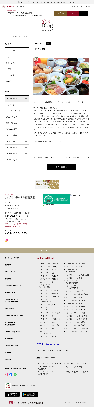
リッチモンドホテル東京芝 (47, 328)
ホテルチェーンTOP (12, 258)
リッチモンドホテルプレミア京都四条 (72, 287)
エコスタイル (9, 339)
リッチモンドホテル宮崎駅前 (76, 322)
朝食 (82, 6)
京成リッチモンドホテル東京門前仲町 (46, 373)
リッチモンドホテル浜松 (74, 278)
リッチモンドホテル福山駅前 (76, 300)
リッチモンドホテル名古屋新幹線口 (72, 270)
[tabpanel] (47, 184)
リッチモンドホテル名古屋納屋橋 (77, 275)
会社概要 (8, 352)
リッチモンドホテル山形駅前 (48, 290)
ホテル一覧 (74, 6)
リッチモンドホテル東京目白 (48, 322)
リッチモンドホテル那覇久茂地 (76, 331)
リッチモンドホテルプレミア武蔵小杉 (44, 332)
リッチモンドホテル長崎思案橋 (76, 319)
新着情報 (8, 279)
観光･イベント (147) (13, 63)
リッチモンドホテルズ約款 (14, 315)
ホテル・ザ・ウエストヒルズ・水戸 (77, 364)
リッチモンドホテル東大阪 (75, 291)
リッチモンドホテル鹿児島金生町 (77, 325)
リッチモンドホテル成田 (46, 305)
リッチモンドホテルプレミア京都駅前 (72, 282)
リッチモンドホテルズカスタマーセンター (12, 300)
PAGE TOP (48, 251)
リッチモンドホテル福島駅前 (48, 293)
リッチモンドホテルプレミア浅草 (49, 313)
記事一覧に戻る (61, 167)
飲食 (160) (10, 81)
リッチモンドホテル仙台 (46, 282)
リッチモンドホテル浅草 (46, 316)
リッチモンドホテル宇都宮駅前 (49, 296)
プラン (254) (10, 75)
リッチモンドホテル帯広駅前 (48, 270)
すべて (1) (11, 104)
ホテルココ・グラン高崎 (74, 367)
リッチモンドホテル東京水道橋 (49, 319)
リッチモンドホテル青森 (46, 273)
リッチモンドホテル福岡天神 (76, 310)
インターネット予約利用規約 (10, 323)
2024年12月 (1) (14, 111)
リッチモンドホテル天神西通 (76, 313)
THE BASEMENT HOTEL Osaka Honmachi (53, 350)
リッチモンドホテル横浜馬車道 (49, 336)
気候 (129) (10, 69)
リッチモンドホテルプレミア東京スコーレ (45, 308)
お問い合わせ (9, 308)
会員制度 (89, 6)
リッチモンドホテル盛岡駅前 (48, 279)
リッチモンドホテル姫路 (74, 297)
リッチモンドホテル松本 (74, 267)
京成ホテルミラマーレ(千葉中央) (77, 372)
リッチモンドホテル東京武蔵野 (49, 325)
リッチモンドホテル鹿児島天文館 (77, 328)
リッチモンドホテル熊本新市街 (76, 316)
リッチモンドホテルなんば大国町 (77, 294)
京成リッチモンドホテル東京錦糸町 (46, 367)
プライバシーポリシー (12, 332)
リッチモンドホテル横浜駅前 (76, 263)
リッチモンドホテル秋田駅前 (48, 276)
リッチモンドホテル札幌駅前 (48, 263)
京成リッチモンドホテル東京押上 (49, 364)
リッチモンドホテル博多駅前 (76, 307)
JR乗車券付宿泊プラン (13, 285)
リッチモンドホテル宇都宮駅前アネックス (46, 300)
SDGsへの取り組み (12, 345)
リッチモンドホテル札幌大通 (48, 267)
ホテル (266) (11, 56)
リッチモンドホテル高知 (74, 303)
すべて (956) (10, 50)
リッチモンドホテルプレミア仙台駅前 (44, 286)
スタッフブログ (10, 272)
